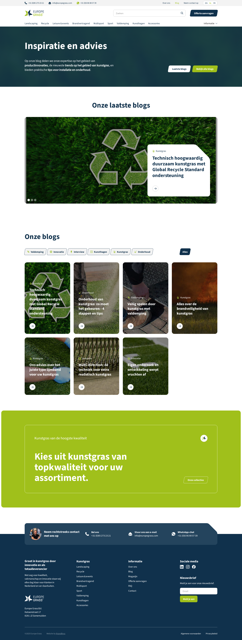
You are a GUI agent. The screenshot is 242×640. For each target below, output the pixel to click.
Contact (132, 591)
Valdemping (123, 23)
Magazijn (132, 576)
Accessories (154, 23)
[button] (210, 23)
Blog (177, 3)
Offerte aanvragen (137, 581)
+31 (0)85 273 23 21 (36, 3)
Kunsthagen (139, 23)
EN (206, 3)
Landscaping (31, 23)
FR (214, 3)
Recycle (45, 23)
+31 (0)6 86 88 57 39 (88, 3)
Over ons (166, 3)
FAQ (130, 586)
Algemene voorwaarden (191, 633)
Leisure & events (61, 23)
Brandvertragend (81, 23)
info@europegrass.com (62, 3)
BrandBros (60, 633)
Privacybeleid (211, 633)
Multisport (99, 23)
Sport (110, 23)
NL (210, 3)
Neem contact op (191, 3)
